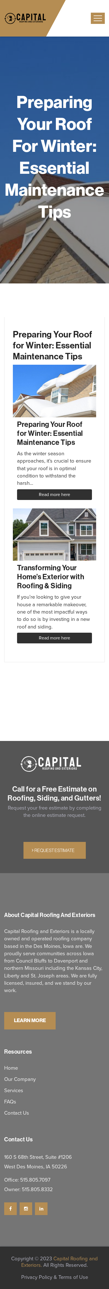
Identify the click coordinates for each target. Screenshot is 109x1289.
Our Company (20, 1079)
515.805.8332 (37, 1189)
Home (11, 1068)
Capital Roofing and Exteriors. (59, 1262)
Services (13, 1090)
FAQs (10, 1101)
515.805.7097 (35, 1180)
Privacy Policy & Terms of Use (54, 1277)
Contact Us (16, 1113)
